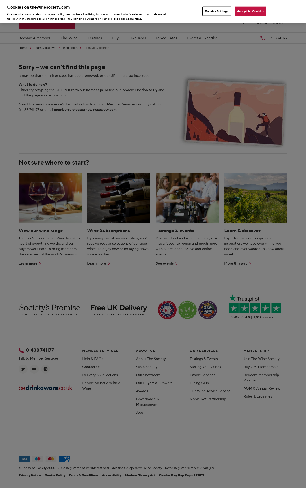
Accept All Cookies (250, 11)
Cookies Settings (216, 11)
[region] (153, 11)
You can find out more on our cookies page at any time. (104, 18)
